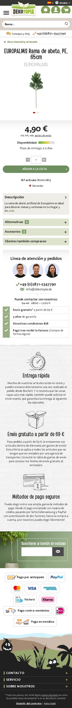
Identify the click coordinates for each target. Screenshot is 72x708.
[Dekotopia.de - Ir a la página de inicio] (23, 8)
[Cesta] (66, 10)
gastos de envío (43, 136)
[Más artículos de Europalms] (36, 64)
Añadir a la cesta (34, 169)
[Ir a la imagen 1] (34, 112)
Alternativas (16, 222)
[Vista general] (5, 42)
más (11, 210)
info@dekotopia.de (39, 289)
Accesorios (15, 231)
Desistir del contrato (28, 703)
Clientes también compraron (25, 241)
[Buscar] (65, 23)
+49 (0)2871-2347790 (51, 33)
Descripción (14, 197)
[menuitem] (45, 3)
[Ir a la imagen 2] (38, 112)
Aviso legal (50, 703)
